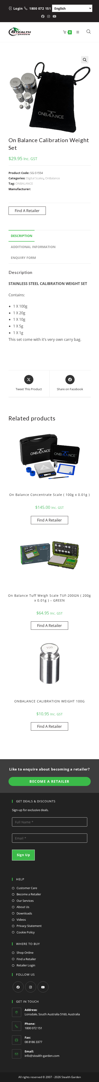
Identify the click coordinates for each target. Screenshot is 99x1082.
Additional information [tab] (33, 247)
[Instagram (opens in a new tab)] (48, 16)
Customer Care (27, 888)
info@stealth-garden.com (42, 1056)
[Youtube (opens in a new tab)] (54, 16)
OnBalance (52, 178)
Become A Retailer (49, 781)
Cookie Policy (26, 932)
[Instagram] (30, 986)
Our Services (25, 901)
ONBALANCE (24, 183)
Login (18, 8)
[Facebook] (18, 986)
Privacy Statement (29, 926)
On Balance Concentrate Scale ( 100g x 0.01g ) (49, 494)
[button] (84, 59)
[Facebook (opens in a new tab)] (43, 16)
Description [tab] (21, 236)
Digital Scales (35, 178)
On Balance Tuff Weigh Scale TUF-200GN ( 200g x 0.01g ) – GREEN (49, 597)
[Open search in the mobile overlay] (86, 32)
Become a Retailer (29, 894)
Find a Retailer (26, 959)
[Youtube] (43, 986)
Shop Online (25, 952)
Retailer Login (26, 965)
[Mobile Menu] (77, 32)
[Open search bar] (89, 32)
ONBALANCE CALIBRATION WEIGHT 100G (49, 701)
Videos (21, 919)
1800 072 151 (40, 8)
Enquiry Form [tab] (23, 257)
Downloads (24, 913)
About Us (23, 907)
